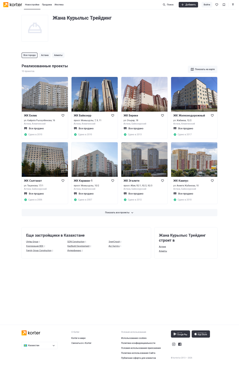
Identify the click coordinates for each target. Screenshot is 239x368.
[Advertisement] (105, 289)
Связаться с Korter (81, 343)
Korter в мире (78, 338)
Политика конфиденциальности (138, 343)
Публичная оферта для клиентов (138, 358)
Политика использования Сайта (138, 353)
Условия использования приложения (141, 348)
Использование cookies (134, 338)
